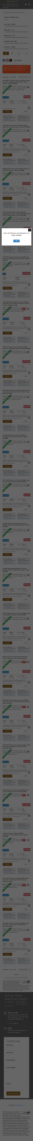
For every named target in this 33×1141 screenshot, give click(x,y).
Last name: (9, 1052)
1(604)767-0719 (21, 119)
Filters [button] (26, 53)
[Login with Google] (7, 61)
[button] (8, 1023)
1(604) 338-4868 (7, 119)
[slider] (5, 26)
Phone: (8, 1084)
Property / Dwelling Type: (11, 17)
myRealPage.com (19, 1105)
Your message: (10, 1067)
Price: (10, 24)
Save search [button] (6, 53)
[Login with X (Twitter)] (10, 61)
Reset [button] (19, 53)
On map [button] (12, 53)
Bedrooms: (9, 30)
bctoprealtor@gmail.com (23, 120)
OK (16, 241)
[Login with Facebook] (4, 61)
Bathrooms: (9, 35)
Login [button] (18, 60)
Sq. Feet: (9, 47)
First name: (9, 1045)
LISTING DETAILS (7, 111)
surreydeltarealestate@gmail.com (11, 120)
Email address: (10, 1060)
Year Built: (10, 41)
